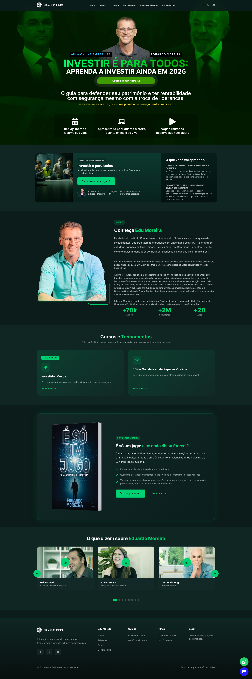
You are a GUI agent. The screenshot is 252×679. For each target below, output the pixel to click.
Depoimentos (129, 5)
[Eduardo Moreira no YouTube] (213, 5)
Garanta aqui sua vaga (94, 181)
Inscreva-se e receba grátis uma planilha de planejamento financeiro (126, 104)
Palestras (104, 5)
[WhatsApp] (244, 661)
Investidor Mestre (136, 635)
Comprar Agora (132, 493)
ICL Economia (168, 5)
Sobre (116, 5)
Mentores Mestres (149, 5)
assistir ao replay (126, 80)
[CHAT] (244, 671)
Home (92, 5)
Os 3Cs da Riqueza (137, 640)
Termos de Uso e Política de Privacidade (201, 637)
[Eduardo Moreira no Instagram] (208, 5)
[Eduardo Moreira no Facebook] (203, 5)
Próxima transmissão (130, 192)
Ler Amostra (159, 493)
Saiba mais (46, 388)
